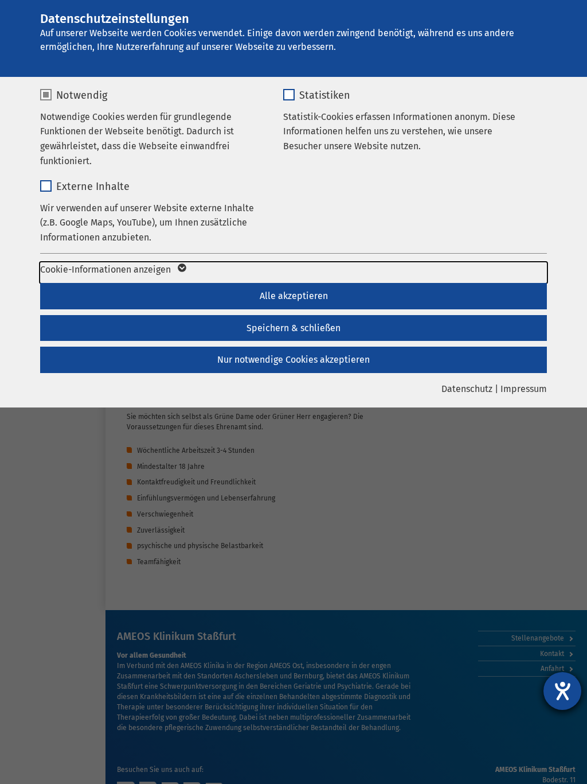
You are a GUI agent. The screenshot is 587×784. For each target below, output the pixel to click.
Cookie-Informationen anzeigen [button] (106, 269)
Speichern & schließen (293, 328)
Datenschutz (466, 388)
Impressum (523, 388)
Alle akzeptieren (294, 295)
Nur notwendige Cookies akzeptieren (293, 359)
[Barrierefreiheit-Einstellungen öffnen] (562, 691)
